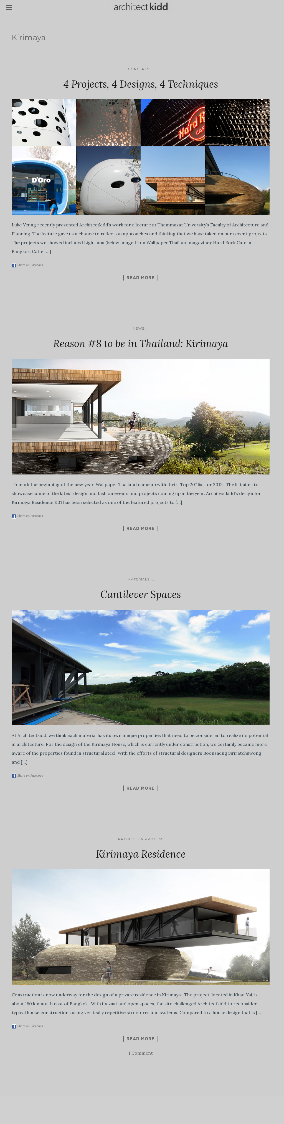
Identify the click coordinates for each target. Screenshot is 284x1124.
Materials (138, 579)
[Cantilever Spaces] (141, 667)
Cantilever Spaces (140, 594)
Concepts (138, 69)
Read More (140, 277)
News (138, 328)
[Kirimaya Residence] (141, 927)
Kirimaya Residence (141, 854)
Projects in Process (140, 839)
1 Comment (140, 1053)
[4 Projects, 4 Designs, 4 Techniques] (141, 157)
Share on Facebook (30, 265)
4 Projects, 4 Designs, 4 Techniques (141, 84)
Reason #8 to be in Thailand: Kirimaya (140, 343)
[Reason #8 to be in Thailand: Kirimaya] (141, 416)
